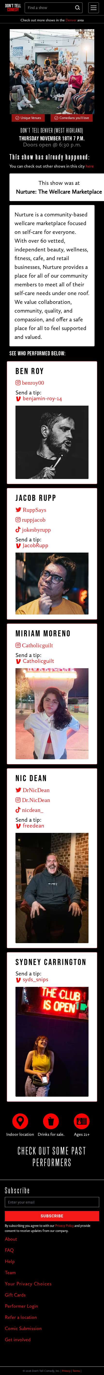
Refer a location (21, 1317)
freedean (32, 825)
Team (10, 1272)
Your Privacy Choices (28, 1284)
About (11, 1239)
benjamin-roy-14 (41, 398)
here (90, 166)
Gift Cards (15, 1295)
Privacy (66, 1371)
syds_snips (34, 979)
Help (10, 1261)
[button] (92, 7)
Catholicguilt (37, 660)
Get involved (18, 1339)
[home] (13, 7)
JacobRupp (34, 545)
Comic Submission (23, 1328)
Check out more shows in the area (52, 20)
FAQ (9, 1250)
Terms (76, 1371)
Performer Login (21, 1306)
